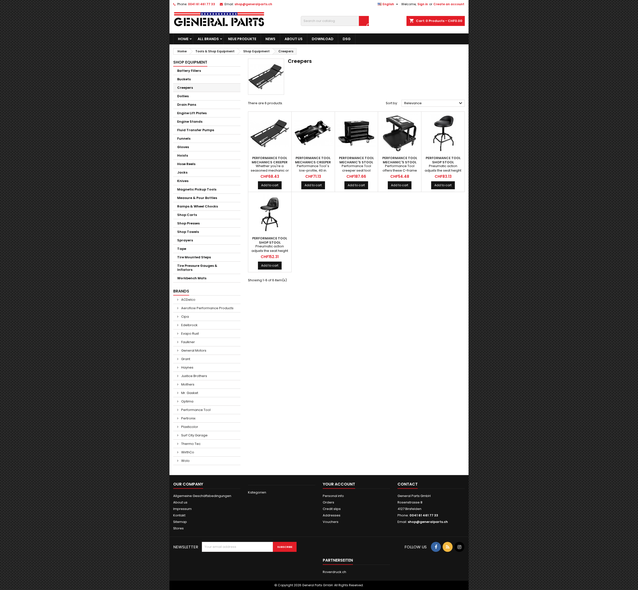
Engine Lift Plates (192, 113)
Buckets (184, 79)
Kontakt (179, 515)
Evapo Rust (189, 333)
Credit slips (332, 508)
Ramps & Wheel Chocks (197, 206)
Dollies (183, 96)
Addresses (331, 515)
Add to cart (269, 185)
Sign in (422, 4)
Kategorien (257, 492)
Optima (186, 401)
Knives (182, 181)
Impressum (182, 508)
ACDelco (187, 299)
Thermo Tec (190, 443)
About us (294, 38)
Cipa (184, 316)
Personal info (333, 495)
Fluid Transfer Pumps (195, 130)
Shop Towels (188, 231)
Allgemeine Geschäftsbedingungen (202, 495)
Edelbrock (189, 325)
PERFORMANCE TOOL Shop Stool (443, 160)
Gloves (183, 147)
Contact (408, 484)
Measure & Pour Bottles (197, 198)
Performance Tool (195, 409)
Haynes (186, 367)
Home (183, 38)
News (270, 38)
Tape (181, 248)
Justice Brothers (193, 376)
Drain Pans (186, 104)
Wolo (185, 460)
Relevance (434, 103)
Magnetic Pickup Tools (196, 189)
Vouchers (330, 521)
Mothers (187, 384)
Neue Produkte (242, 38)
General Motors (193, 350)
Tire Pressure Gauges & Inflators (197, 267)
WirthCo (187, 452)
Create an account (448, 4)
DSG (347, 38)
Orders (328, 502)
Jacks (182, 172)
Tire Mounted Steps (194, 257)
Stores (178, 528)
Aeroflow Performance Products (207, 308)
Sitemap (180, 521)
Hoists (182, 155)
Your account (339, 484)
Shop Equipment (190, 62)
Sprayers (185, 240)
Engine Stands (189, 121)
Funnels (183, 138)
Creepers (185, 87)
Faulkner (187, 342)
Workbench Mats (191, 278)
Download (322, 38)
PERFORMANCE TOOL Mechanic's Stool (356, 160)
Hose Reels (186, 164)
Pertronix (187, 418)
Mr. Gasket (189, 393)
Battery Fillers (189, 70)
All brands (208, 38)
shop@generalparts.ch (253, 4)
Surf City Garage (194, 435)
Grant (185, 359)
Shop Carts (187, 214)
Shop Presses (188, 223)
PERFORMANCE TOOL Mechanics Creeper (270, 160)
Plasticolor (189, 426)
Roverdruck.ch (334, 572)
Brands (181, 291)
